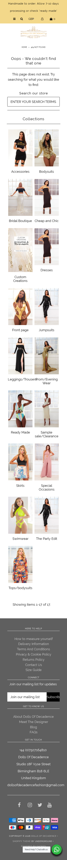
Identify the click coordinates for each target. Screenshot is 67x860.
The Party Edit (46, 539)
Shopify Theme (22, 841)
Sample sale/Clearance (46, 434)
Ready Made (20, 432)
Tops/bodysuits (20, 588)
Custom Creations (20, 279)
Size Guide (34, 670)
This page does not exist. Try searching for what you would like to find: (33, 79)
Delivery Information (33, 644)
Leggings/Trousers (22, 379)
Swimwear (20, 539)
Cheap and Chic (47, 221)
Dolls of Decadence (43, 836)
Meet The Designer (33, 722)
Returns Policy (33, 659)
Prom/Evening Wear (47, 381)
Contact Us (33, 665)
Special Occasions (46, 487)
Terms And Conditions (33, 649)
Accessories (20, 171)
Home (24, 47)
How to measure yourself (33, 639)
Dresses (47, 270)
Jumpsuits (46, 330)
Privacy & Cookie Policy (33, 654)
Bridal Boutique (20, 221)
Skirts (20, 485)
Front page (20, 330)
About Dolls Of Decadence (33, 717)
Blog (33, 727)
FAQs (34, 732)
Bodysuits (46, 171)
